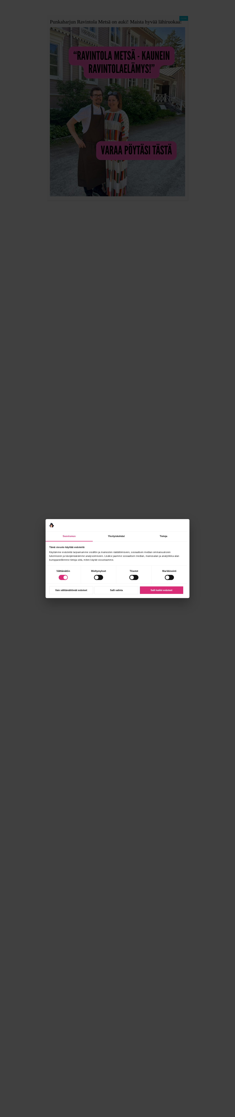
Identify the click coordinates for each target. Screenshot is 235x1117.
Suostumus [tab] (69, 536)
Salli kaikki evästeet (161, 590)
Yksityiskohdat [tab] (116, 536)
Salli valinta (116, 590)
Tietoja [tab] (163, 536)
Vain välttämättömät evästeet (71, 590)
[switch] (98, 577)
